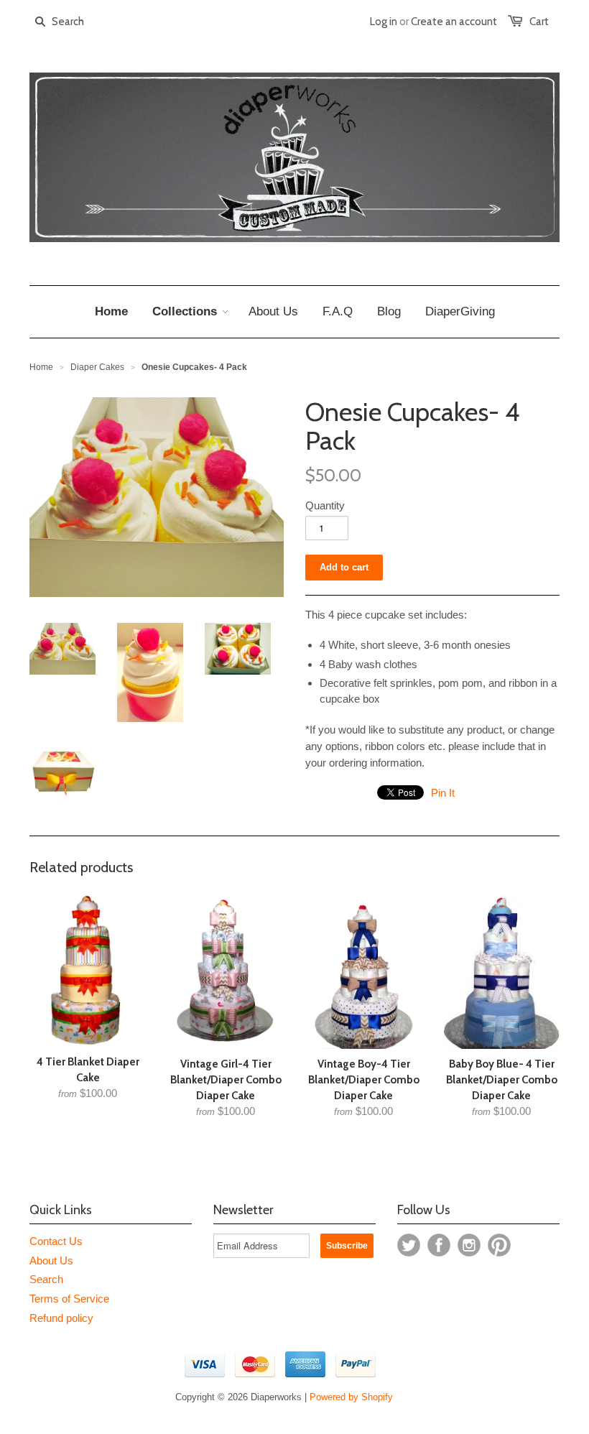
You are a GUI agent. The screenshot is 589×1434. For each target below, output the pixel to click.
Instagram (469, 1245)
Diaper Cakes (97, 367)
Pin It (443, 793)
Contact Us (56, 1241)
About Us (51, 1260)
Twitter (408, 1245)
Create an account (454, 21)
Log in (383, 21)
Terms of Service (69, 1298)
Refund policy (61, 1318)
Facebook (438, 1245)
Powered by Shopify (351, 1397)
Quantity (325, 505)
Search (46, 1279)
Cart (539, 21)
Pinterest (499, 1245)
